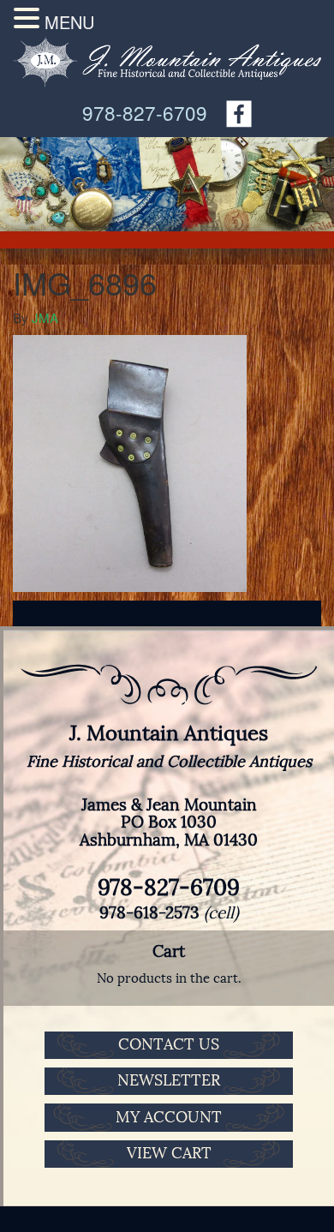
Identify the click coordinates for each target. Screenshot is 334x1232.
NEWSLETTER (168, 1080)
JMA (45, 317)
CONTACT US (168, 1044)
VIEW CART (169, 1153)
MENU (69, 21)
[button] (29, 18)
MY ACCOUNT (169, 1117)
